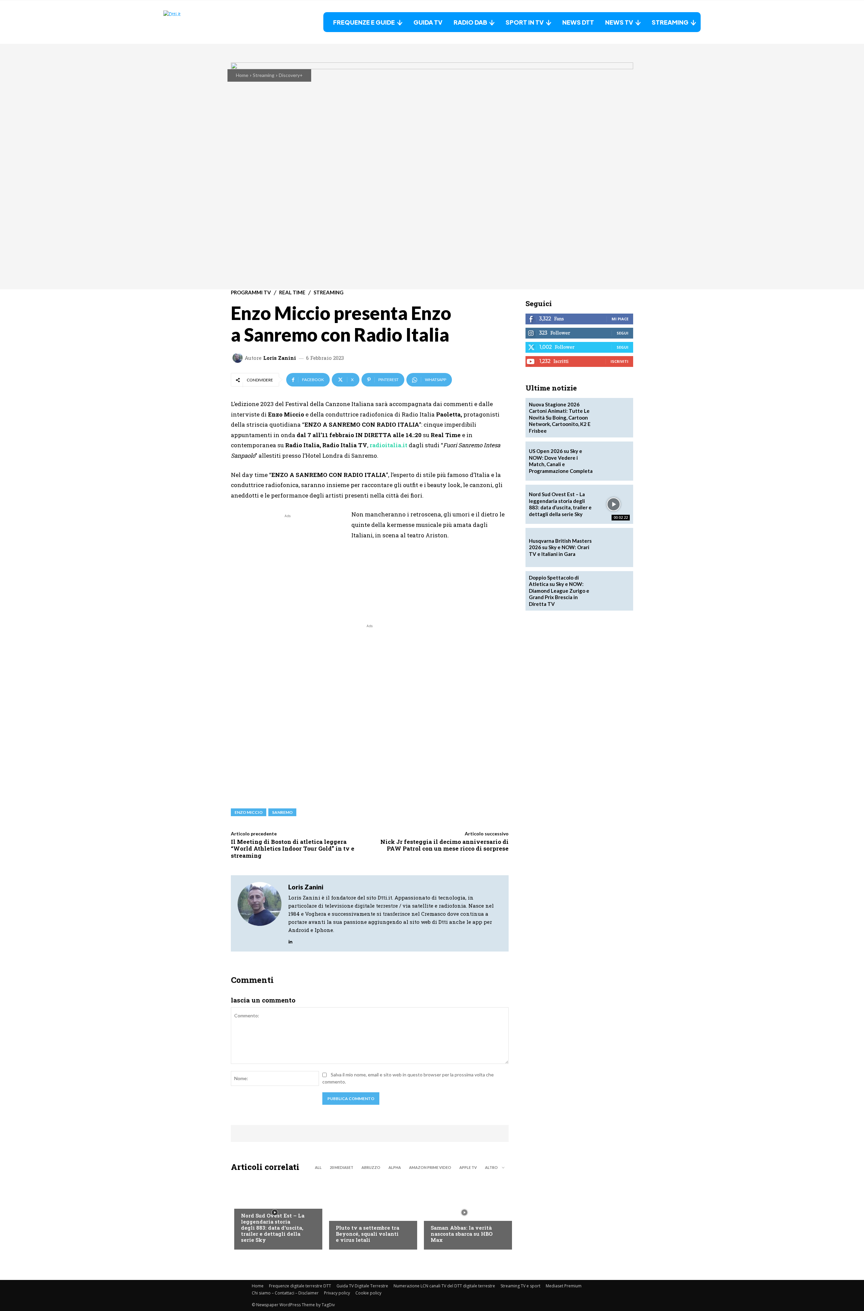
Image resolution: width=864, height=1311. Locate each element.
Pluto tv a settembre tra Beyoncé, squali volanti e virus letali (367, 1233)
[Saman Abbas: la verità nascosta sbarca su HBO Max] (465, 1212)
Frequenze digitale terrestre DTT (300, 1286)
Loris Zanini (279, 357)
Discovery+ (291, 75)
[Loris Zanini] (239, 358)
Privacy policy (337, 1293)
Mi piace (620, 318)
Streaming (263, 75)
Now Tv (250, 1202)
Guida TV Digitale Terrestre (362, 1286)
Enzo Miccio (249, 812)
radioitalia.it (388, 445)
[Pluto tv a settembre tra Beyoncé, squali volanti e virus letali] (370, 1212)
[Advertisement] (287, 566)
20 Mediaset (341, 1167)
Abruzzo (370, 1167)
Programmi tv (251, 292)
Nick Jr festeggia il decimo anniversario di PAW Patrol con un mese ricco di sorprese (444, 845)
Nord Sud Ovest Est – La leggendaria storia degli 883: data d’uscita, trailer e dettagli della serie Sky (272, 1227)
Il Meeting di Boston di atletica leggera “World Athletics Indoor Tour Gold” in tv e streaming (292, 848)
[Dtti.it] (205, 22)
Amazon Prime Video (430, 1167)
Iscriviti (619, 361)
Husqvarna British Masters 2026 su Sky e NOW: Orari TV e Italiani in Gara (560, 547)
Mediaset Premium (564, 1286)
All (318, 1167)
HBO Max (440, 1214)
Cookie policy (368, 1293)
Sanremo (282, 812)
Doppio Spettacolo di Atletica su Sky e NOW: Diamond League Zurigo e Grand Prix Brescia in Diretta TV (559, 590)
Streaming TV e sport (520, 1286)
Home (242, 75)
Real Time (292, 292)
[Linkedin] (290, 940)
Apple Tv (468, 1167)
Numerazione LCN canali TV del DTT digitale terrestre (444, 1286)
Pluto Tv (346, 1214)
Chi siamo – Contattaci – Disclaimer (285, 1293)
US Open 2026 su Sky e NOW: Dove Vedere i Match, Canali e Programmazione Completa (561, 461)
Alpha (394, 1167)
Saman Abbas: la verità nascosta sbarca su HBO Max (461, 1233)
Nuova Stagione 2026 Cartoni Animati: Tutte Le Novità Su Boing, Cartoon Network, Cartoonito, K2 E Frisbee (560, 417)
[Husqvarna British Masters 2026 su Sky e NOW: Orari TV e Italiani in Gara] (613, 547)
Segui (622, 333)
